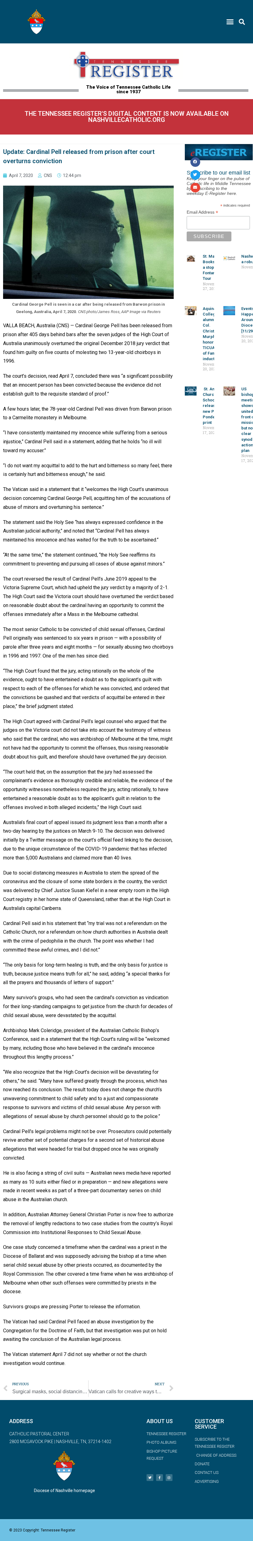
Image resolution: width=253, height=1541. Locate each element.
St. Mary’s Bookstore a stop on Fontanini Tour (213, 267)
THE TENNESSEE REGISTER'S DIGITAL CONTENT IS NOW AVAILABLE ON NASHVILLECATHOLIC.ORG (127, 116)
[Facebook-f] (159, 1477)
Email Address (202, 212)
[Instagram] (169, 1477)
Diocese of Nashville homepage (64, 1490)
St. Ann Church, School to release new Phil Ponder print (212, 406)
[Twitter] (150, 1477)
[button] (230, 22)
